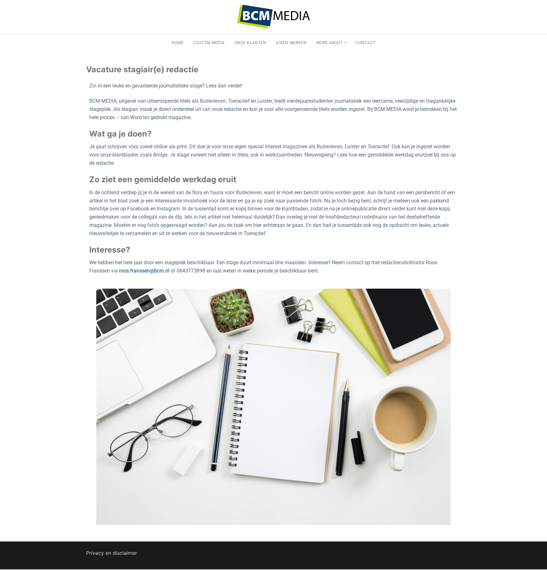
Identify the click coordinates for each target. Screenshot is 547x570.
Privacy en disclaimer (111, 553)
